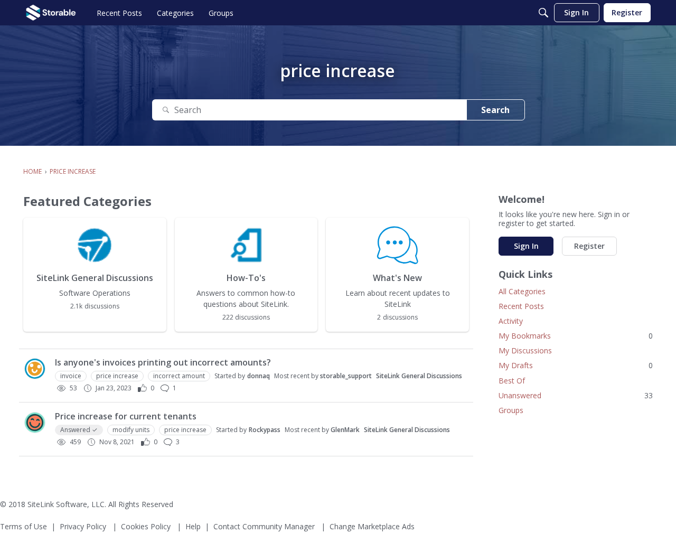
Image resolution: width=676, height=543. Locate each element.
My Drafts (576, 365)
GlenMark (345, 429)
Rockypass (264, 429)
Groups (511, 410)
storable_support (346, 375)
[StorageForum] (51, 12)
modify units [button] (130, 429)
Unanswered (576, 395)
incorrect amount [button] (179, 375)
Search (495, 110)
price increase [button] (117, 375)
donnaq (258, 375)
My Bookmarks (576, 336)
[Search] (543, 12)
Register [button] (589, 246)
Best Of (512, 381)
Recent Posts (521, 306)
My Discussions (525, 350)
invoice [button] (70, 375)
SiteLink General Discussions (419, 375)
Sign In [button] (526, 246)
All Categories (522, 291)
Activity (511, 321)
